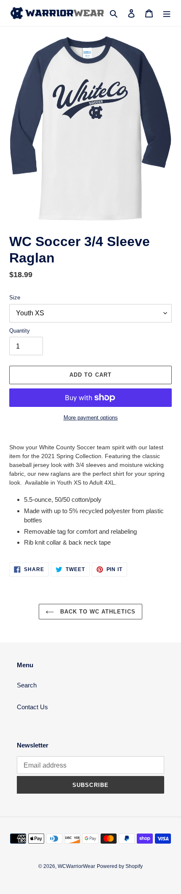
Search (27, 685)
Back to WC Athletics (97, 611)
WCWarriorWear (76, 866)
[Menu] (167, 13)
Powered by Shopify (120, 866)
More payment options (91, 417)
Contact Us (32, 706)
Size (14, 297)
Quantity (19, 331)
